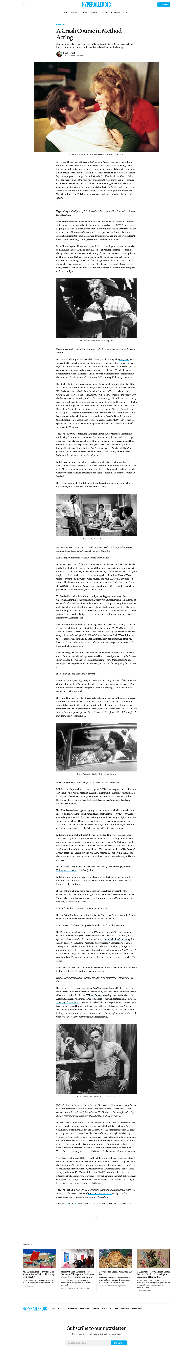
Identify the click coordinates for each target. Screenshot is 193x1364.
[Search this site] (24, 4)
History (102, 1204)
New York (112, 1204)
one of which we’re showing (117, 939)
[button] (125, 12)
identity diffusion (116, 575)
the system (124, 359)
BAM (71, 1204)
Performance (125, 1204)
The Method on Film (65, 1189)
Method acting (119, 165)
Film (93, 1204)
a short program (116, 789)
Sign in (152, 4)
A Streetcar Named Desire (100, 1193)
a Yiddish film (93, 845)
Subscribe (163, 4)
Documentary (82, 1204)
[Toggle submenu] (128, 12)
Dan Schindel (69, 53)
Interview (60, 25)
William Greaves (94, 995)
